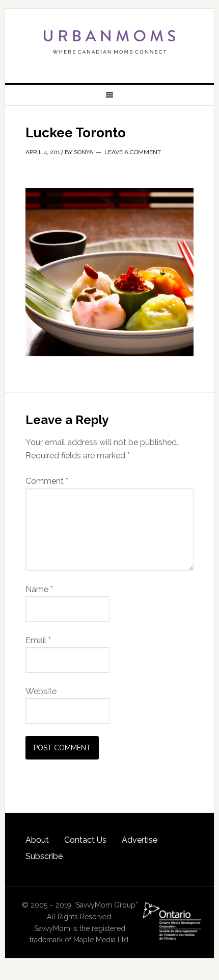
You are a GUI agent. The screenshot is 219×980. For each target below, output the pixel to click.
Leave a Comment (132, 152)
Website (41, 691)
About (37, 840)
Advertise (139, 840)
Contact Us (85, 840)
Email (38, 640)
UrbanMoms (109, 42)
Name (39, 589)
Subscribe (44, 856)
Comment (46, 481)
